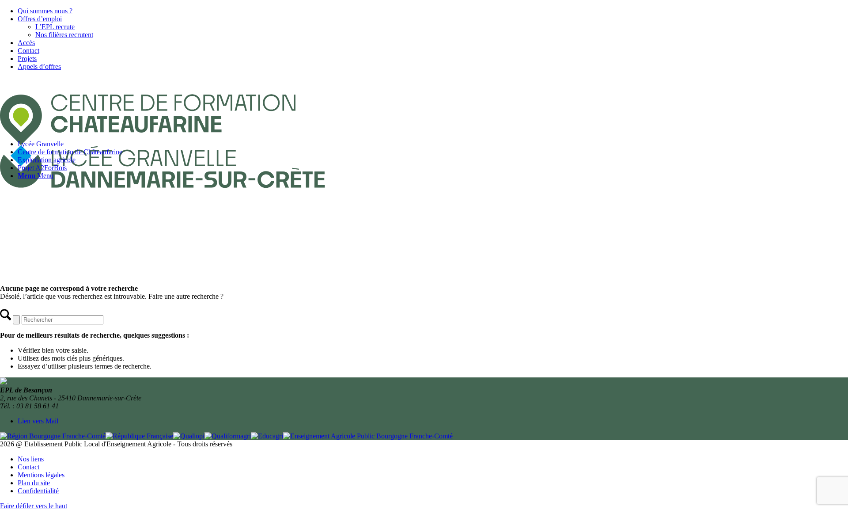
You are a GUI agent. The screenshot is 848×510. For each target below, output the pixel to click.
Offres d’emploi (40, 19)
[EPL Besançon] (175, 201)
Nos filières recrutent (64, 34)
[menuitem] (433, 11)
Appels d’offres (39, 66)
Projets (27, 58)
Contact (28, 50)
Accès (26, 42)
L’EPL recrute (55, 26)
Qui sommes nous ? (45, 11)
